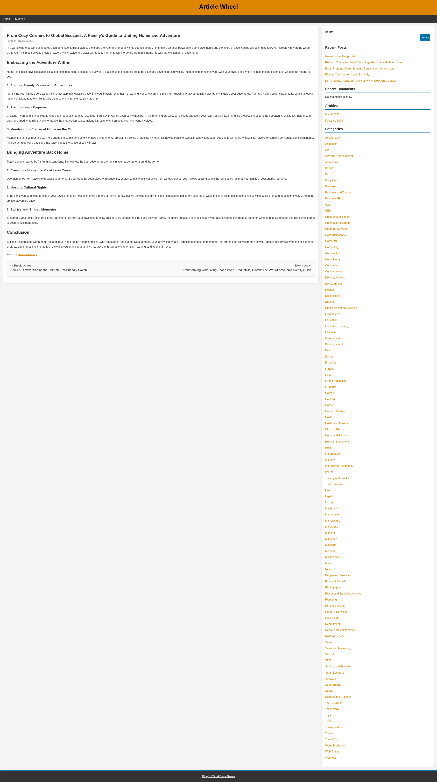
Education (331, 320)
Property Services (336, 611)
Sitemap (20, 18)
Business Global (335, 198)
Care (328, 204)
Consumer (331, 265)
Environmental (334, 344)
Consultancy (332, 259)
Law (327, 490)
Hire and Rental (334, 429)
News (328, 569)
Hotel (328, 447)
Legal (328, 496)
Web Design (332, 751)
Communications (335, 235)
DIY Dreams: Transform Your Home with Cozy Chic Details (360, 80)
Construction (333, 253)
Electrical (330, 332)
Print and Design (335, 605)
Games (329, 393)
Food (328, 374)
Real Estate (332, 617)
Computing (332, 247)
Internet (329, 472)
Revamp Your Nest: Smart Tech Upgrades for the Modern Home (363, 62)
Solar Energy (333, 684)
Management (333, 514)
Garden (329, 405)
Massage (330, 544)
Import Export (333, 453)
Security (330, 654)
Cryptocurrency (334, 271)
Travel (329, 733)
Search (329, 31)
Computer (331, 241)
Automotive (332, 162)
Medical (330, 551)
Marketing (331, 538)
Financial (330, 362)
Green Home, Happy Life (340, 56)
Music (328, 563)
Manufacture (332, 520)
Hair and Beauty (335, 411)
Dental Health (333, 283)
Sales (328, 642)
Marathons (331, 526)
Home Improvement (337, 441)
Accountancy (333, 137)
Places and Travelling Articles (343, 593)
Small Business (334, 672)
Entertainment (333, 338)
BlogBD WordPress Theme (218, 776)
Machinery (331, 508)
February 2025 (334, 120)
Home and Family (27, 254)
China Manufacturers (337, 222)
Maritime (330, 532)
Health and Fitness (336, 423)
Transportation (334, 727)
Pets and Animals (335, 581)
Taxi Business (333, 703)
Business (330, 186)
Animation (331, 143)
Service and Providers (338, 666)
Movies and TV (334, 557)
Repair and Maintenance (340, 630)
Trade (328, 721)
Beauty (329, 168)
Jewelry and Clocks (337, 478)
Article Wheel (218, 6)
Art (327, 150)
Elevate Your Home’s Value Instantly (347, 74)
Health (329, 417)
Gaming (330, 399)
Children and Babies (337, 216)
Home (6, 18)
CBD (328, 210)
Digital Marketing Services (341, 307)
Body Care (331, 180)
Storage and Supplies (338, 696)
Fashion (330, 356)
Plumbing (331, 599)
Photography (333, 587)
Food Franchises (335, 380)
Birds (328, 174)
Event (328, 350)
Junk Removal (334, 484)
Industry (330, 459)
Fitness (329, 368)
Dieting (329, 301)
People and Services (337, 575)
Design (329, 289)
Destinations (332, 295)
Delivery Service (335, 277)
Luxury (329, 502)
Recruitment (332, 624)
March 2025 (332, 114)
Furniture (330, 387)
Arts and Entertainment (339, 156)
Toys (328, 715)
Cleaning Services (336, 228)
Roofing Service (335, 636)
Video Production (335, 745)
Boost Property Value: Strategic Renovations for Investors (359, 68)
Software (330, 678)
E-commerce (333, 314)
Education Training (336, 326)
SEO (328, 660)
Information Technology (339, 465)
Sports (329, 690)
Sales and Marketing (337, 648)
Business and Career (338, 192)
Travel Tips (332, 739)
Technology (332, 709)
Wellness (330, 757)
